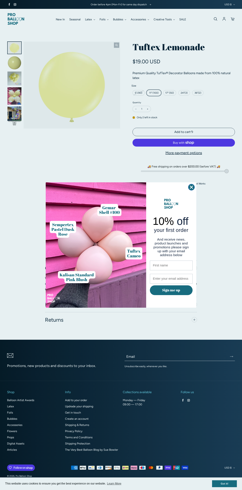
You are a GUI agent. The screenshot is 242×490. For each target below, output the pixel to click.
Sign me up (171, 290)
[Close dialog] (191, 187)
